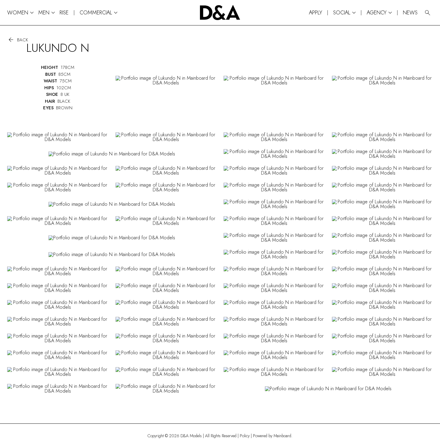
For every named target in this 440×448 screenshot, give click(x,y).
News (410, 12)
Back (17, 40)
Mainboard (282, 436)
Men (46, 12)
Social (344, 12)
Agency (379, 12)
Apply (315, 12)
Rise (64, 12)
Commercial (98, 12)
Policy (245, 436)
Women (20, 12)
